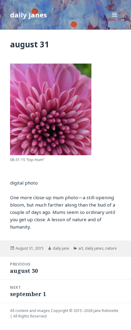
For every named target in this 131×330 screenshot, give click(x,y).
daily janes (28, 14)
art (80, 248)
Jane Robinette (106, 310)
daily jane (61, 248)
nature (111, 248)
